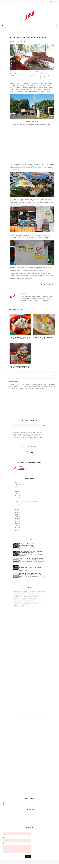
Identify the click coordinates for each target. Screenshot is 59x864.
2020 (16, 493)
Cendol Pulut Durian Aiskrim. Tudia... (44, 338)
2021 (16, 491)
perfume (27, 603)
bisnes (33, 591)
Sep (18, 500)
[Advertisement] (29, 622)
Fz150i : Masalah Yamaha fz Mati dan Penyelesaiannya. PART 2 (31, 551)
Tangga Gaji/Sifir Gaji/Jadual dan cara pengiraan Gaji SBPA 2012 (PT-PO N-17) (31, 559)
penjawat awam (29, 600)
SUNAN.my (9, 803)
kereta (26, 596)
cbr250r (16, 594)
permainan (35, 603)
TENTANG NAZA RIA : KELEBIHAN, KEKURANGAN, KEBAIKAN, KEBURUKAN (30, 566)
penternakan (17, 603)
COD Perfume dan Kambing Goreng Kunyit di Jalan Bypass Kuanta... (20, 367)
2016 (16, 516)
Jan (18, 507)
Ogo (18, 504)
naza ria (16, 598)
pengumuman (17, 600)
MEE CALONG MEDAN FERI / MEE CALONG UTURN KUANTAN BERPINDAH (20, 338)
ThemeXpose (52, 862)
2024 (16, 484)
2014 (16, 521)
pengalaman (33, 598)
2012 (16, 525)
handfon (31, 594)
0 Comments (29, 42)
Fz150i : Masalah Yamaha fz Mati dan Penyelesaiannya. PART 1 (31, 544)
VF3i (23, 605)
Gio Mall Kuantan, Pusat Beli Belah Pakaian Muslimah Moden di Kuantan (31, 574)
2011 (16, 528)
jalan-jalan (17, 596)
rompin (16, 605)
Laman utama (5, 1)
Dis (18, 495)
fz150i (23, 594)
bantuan (26, 591)
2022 (16, 489)
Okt (18, 497)
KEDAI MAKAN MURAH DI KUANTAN (26, 502)
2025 (16, 482)
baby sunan (17, 591)
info (38, 594)
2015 (16, 519)
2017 (16, 514)
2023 (16, 486)
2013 (16, 523)
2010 (16, 530)
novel (24, 598)
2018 (16, 512)
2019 (16, 510)
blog (40, 591)
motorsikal (35, 596)
